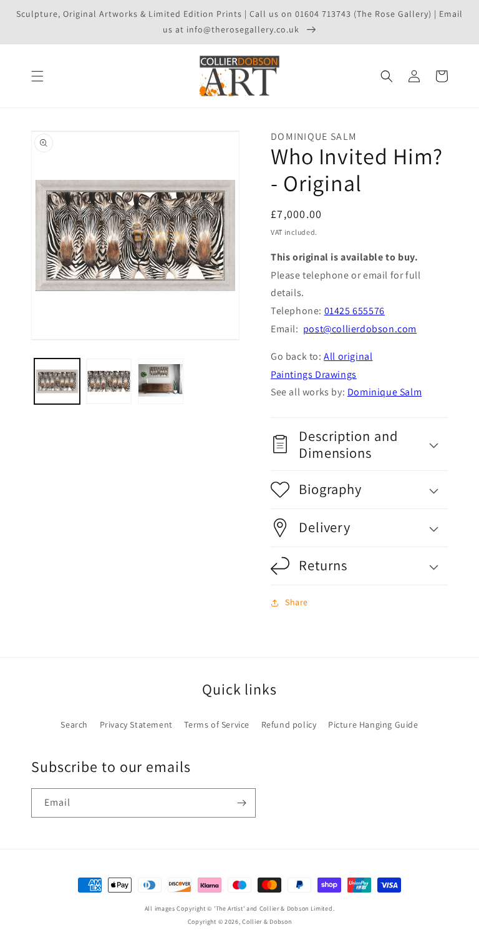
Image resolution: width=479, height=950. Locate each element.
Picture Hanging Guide (373, 724)
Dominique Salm (384, 391)
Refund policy (289, 724)
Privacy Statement (136, 724)
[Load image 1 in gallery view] (57, 381)
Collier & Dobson (266, 922)
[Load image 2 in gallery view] (109, 381)
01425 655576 (354, 310)
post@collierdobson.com (360, 328)
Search (74, 724)
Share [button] (296, 602)
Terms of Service (216, 724)
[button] (37, 76)
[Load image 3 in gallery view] (160, 381)
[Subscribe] (241, 803)
